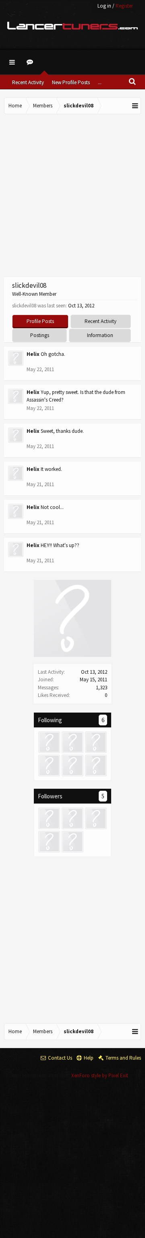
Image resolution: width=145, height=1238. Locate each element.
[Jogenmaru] (49, 765)
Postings (39, 335)
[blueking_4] (49, 742)
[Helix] (96, 742)
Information (100, 335)
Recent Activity (28, 82)
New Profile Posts (71, 82)
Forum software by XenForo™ (38, 1075)
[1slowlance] (72, 765)
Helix (33, 354)
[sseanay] (96, 765)
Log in (104, 5)
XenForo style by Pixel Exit (99, 1075)
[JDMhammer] (72, 742)
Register (124, 5)
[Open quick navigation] (135, 106)
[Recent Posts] (31, 62)
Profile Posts (40, 321)
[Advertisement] (72, 194)
